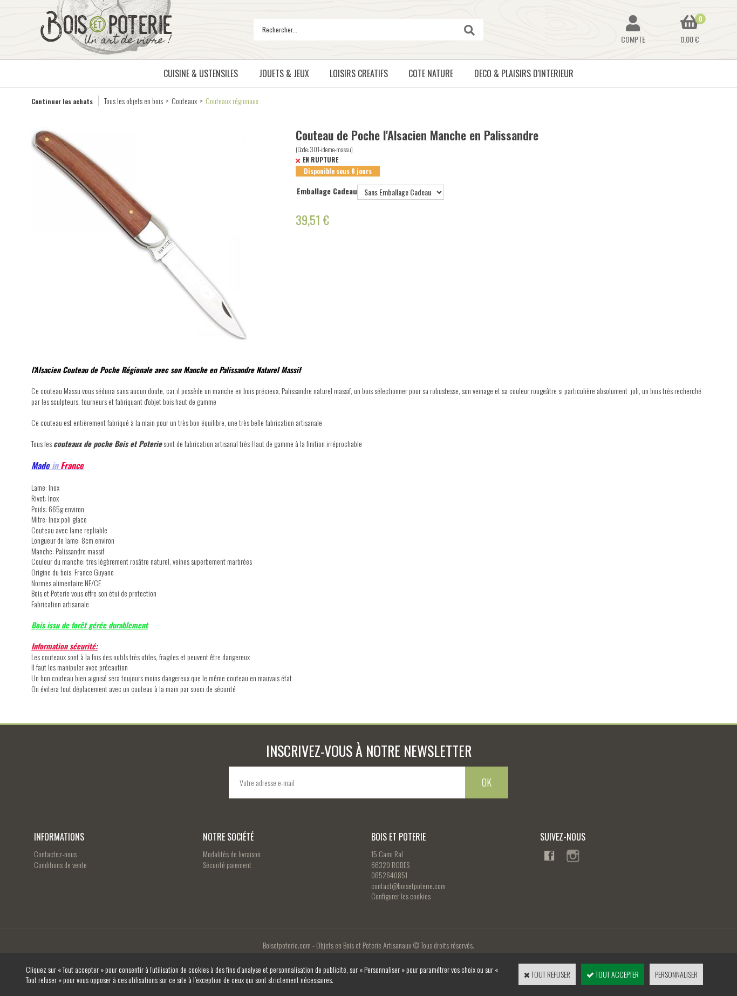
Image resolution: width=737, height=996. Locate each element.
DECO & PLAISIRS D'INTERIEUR (524, 73)
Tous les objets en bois (133, 100)
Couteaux (184, 100)
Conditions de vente (60, 864)
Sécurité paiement (227, 864)
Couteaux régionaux (232, 100)
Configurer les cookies (401, 896)
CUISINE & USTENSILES (200, 73)
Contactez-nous (55, 853)
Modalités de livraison (232, 853)
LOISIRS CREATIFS (359, 73)
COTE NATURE (430, 73)
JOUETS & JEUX (284, 73)
